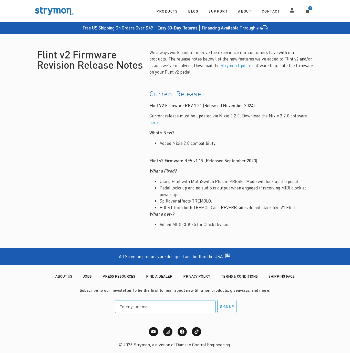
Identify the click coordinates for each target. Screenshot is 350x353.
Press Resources (118, 276)
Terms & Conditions (239, 276)
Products (167, 11)
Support (218, 11)
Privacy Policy (196, 276)
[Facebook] (182, 331)
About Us (63, 276)
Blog (193, 11)
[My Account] (292, 10)
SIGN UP (227, 306)
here (153, 122)
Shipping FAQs (282, 276)
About (245, 11)
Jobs (87, 276)
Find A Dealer (159, 276)
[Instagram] (167, 331)
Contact (271, 11)
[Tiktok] (196, 331)
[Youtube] (153, 331)
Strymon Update (236, 65)
